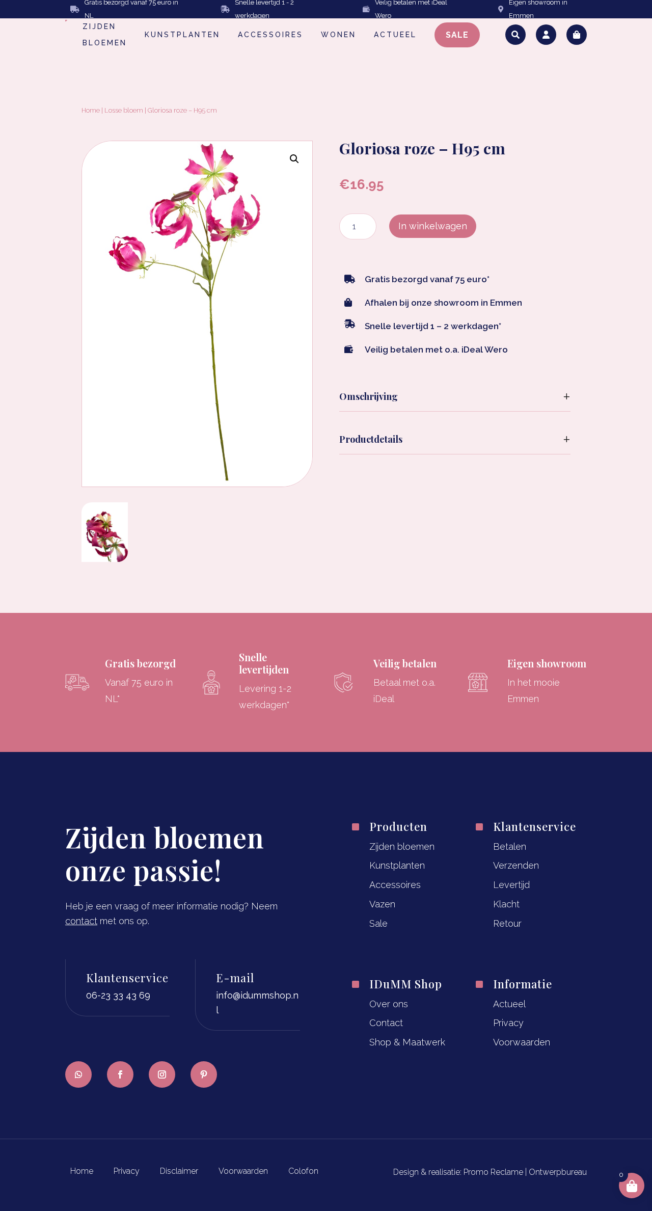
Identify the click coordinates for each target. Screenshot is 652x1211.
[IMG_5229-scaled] (105, 558)
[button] (294, 159)
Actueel (509, 1004)
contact (81, 921)
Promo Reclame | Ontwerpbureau (525, 1172)
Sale (378, 923)
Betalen (509, 846)
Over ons (388, 1004)
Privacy (508, 1022)
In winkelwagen (432, 226)
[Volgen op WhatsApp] (78, 1074)
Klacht (506, 904)
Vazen (382, 904)
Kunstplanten (397, 865)
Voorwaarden (521, 1042)
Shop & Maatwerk (407, 1042)
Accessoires (395, 884)
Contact (386, 1022)
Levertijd (511, 884)
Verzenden (516, 865)
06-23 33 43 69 (118, 995)
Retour (507, 923)
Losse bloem (123, 110)
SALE (457, 35)
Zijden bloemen (401, 846)
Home (91, 110)
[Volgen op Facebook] (120, 1074)
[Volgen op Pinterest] (204, 1074)
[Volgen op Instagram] (162, 1074)
